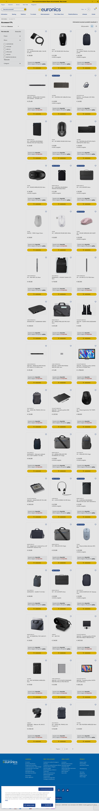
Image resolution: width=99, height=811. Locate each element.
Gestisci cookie (30, 805)
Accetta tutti (48, 805)
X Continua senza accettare (46, 789)
